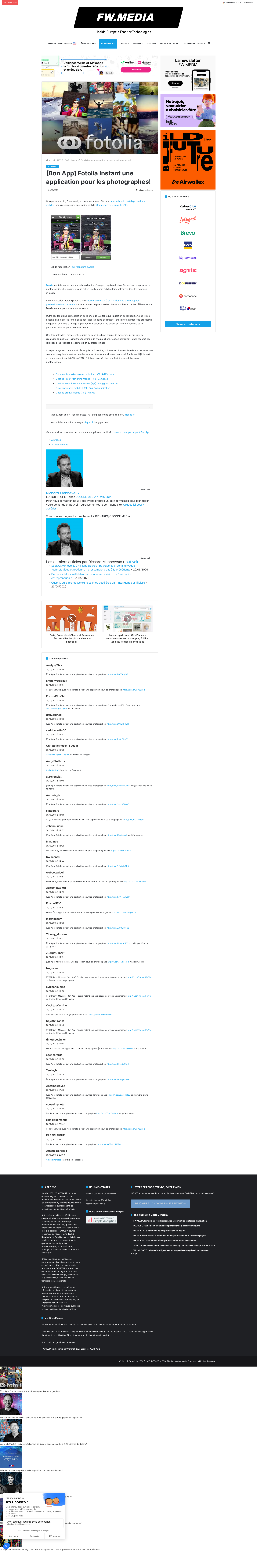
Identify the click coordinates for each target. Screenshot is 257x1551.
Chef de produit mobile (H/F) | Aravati (75, 392)
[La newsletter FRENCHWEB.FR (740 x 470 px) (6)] (188, 90)
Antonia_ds (53, 795)
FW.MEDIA (59, 1193)
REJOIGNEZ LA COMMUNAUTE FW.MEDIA (160, 1203)
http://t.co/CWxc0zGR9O (118, 785)
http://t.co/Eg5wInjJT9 (56, 708)
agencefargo (54, 1054)
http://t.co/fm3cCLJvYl (117, 739)
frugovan (52, 968)
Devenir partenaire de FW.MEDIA (101, 1193)
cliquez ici (129, 414)
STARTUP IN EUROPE (143, 1245)
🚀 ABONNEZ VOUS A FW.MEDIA (238, 2)
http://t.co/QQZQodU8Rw (109, 1144)
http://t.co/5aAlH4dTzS (119, 1095)
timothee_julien (56, 1039)
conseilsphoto (55, 1104)
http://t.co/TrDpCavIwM (107, 1113)
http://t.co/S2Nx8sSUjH (118, 1064)
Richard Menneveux (62, 493)
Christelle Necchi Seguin (62, 745)
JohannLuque (55, 826)
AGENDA (137, 43)
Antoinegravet (55, 1085)
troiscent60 (53, 857)
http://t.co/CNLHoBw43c (100, 1014)
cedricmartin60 (56, 730)
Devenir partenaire (188, 324)
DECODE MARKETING (143, 1235)
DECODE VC (139, 1240)
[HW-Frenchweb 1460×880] (188, 126)
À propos (56, 439)
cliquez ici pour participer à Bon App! (131, 432)
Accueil (51, 160)
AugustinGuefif (56, 887)
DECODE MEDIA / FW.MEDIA (94, 496)
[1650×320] (99, 66)
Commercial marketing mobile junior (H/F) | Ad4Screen (85, 374)
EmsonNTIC (53, 903)
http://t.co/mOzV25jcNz (134, 690)
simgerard (52, 810)
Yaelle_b (51, 1070)
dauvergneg (54, 714)
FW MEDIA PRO (90, 43)
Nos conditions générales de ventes (58, 1342)
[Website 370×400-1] (188, 189)
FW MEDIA (138, 1221)
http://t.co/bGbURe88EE (134, 881)
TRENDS (123, 43)
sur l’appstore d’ (80, 266)
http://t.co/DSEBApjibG (117, 674)
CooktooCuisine (56, 1005)
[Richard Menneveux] (64, 485)
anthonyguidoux (56, 680)
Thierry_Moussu (56, 934)
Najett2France (55, 1020)
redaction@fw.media (95, 1203)
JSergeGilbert (55, 952)
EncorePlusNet (55, 696)
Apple (91, 266)
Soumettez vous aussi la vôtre (112, 205)
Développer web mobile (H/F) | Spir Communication (83, 388)
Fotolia (49, 285)
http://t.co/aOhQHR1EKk (118, 724)
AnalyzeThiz (54, 665)
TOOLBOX (151, 43)
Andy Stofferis (55, 761)
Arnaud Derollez (56, 1150)
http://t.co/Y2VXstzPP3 (118, 866)
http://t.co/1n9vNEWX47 (118, 804)
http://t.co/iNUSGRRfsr (123, 1048)
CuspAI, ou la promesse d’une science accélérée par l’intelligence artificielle (98, 582)
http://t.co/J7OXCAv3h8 (118, 928)
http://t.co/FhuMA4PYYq (118, 943)
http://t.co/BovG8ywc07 (125, 912)
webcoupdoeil (55, 872)
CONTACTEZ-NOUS (193, 43)
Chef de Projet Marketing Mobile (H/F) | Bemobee (82, 378)
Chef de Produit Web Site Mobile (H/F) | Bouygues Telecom (87, 383)
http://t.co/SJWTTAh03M (118, 897)
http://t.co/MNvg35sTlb (118, 962)
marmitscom (54, 918)
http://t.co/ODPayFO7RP (118, 1079)
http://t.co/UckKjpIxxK (117, 835)
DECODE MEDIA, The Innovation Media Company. (174, 1361)
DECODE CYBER (140, 1226)
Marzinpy (52, 841)
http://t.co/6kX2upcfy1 (121, 850)
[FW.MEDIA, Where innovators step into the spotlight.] (128, 22)
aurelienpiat (54, 776)
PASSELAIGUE (55, 1135)
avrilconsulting (55, 986)
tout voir (131, 562)
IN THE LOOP (107, 43)
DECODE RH (139, 1230)
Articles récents (59, 444)
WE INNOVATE (140, 1250)
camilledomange (56, 1119)
